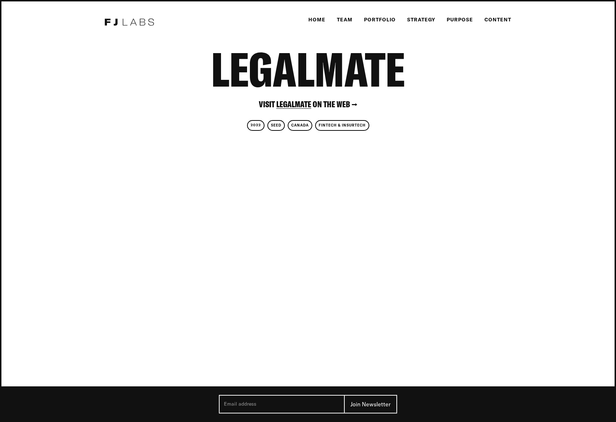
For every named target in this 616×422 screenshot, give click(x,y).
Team (345, 19)
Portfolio (380, 19)
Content (497, 19)
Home (316, 19)
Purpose (460, 19)
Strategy (421, 19)
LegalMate (293, 104)
